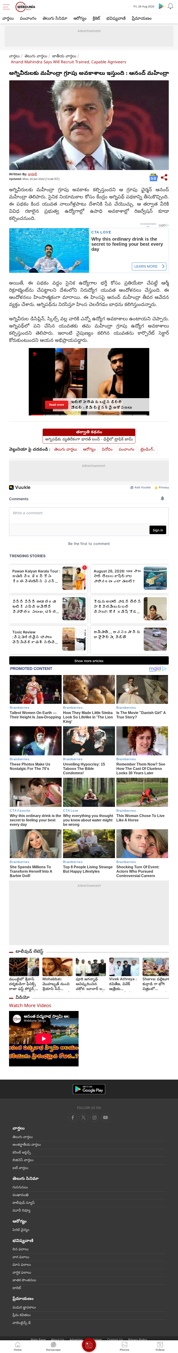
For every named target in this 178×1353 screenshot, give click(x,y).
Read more (56, 405)
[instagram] (105, 1117)
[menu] (7, 7)
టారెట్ (17, 1288)
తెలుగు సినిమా (55, 19)
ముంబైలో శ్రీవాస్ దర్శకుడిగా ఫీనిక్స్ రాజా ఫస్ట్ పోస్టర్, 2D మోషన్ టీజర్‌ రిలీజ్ (22, 984)
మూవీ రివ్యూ (21, 1210)
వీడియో (22, 998)
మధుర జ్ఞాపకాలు (24, 1307)
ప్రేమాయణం (142, 19)
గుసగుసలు (20, 1187)
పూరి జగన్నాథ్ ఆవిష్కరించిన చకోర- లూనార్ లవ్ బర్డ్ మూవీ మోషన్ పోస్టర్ (90, 984)
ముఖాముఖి (21, 1195)
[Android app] (89, 1089)
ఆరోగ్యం (79, 19)
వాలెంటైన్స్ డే (22, 1323)
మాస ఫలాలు (22, 1265)
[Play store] (161, 6)
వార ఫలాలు (21, 1257)
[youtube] (94, 1117)
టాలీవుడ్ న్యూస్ (24, 1203)
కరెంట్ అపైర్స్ (22, 1152)
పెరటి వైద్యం (21, 1230)
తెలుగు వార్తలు (36, 56)
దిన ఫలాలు (21, 1249)
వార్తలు (8, 19)
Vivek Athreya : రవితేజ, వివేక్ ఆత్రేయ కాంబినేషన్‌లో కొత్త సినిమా (123, 984)
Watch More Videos (30, 1006)
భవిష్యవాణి (116, 19)
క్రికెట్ (96, 19)
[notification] (170, 6)
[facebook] (73, 1117)
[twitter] (83, 1117)
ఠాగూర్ (32, 175)
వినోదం (107, 449)
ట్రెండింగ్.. (147, 449)
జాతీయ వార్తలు (64, 56)
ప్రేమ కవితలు (22, 1315)
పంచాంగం (28, 19)
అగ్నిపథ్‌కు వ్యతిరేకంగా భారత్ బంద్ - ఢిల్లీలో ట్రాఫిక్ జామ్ (89, 439)
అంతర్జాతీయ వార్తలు (27, 1145)
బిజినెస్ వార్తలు (23, 1160)
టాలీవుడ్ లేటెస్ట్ (29, 952)
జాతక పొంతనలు (24, 1280)
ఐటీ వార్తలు (20, 1168)
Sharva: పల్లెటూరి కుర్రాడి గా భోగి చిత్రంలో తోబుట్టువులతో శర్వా (156, 984)
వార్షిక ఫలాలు (22, 1273)
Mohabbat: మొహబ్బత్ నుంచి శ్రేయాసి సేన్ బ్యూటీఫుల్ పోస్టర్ (56, 984)
